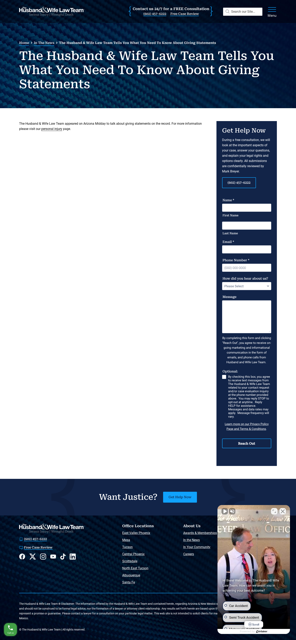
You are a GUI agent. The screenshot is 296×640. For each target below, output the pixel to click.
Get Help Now (180, 497)
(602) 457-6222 (154, 14)
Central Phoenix (133, 554)
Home (24, 43)
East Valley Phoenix (136, 533)
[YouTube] (53, 556)
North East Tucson (135, 568)
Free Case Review (184, 14)
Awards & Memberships (200, 533)
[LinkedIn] (73, 556)
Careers (188, 554)
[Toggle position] (274, 511)
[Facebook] (22, 556)
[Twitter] (32, 557)
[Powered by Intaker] (262, 631)
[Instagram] (43, 556)
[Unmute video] (224, 511)
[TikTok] (63, 556)
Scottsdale (129, 561)
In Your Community (196, 547)
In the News (44, 43)
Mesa (126, 540)
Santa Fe (128, 582)
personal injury (51, 129)
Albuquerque (131, 575)
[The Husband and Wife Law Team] (51, 11)
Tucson (127, 547)
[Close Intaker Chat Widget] (282, 511)
